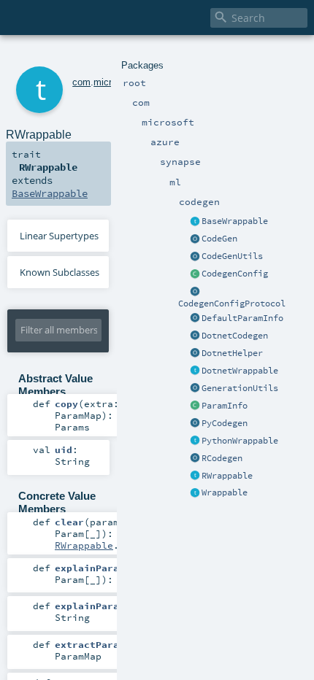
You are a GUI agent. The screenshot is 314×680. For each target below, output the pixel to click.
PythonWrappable (240, 441)
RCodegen (222, 458)
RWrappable (227, 476)
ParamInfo (225, 406)
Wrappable (225, 492)
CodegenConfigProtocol (232, 303)
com (81, 82)
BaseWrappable (235, 221)
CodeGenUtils (232, 256)
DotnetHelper (232, 353)
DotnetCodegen (235, 336)
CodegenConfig (235, 273)
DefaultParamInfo (242, 318)
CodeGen (219, 238)
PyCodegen (225, 423)
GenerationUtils (240, 388)
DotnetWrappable (240, 371)
